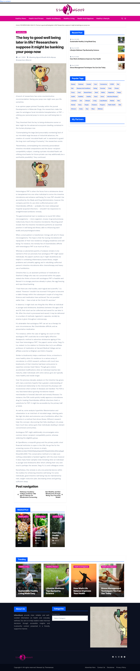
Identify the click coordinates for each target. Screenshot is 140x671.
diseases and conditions (83, 88)
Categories (56, 614)
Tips (87, 109)
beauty (73, 84)
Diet (72, 88)
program (102, 105)
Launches (73, 100)
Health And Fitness (36, 18)
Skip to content (5, 1)
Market (112, 100)
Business (80, 84)
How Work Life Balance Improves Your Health (85, 59)
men (118, 100)
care (95, 84)
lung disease (103, 100)
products (94, 105)
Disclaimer (110, 667)
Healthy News (20, 18)
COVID (112, 84)
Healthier (80, 96)
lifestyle (87, 100)
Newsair (39, 667)
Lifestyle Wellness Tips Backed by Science (84, 50)
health (44, 57)
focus (72, 92)
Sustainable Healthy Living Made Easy (83, 41)
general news (88, 92)
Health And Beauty (53, 18)
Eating (95, 88)
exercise (102, 88)
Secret (29, 60)
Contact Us (101, 667)
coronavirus (103, 84)
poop (54, 57)
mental (73, 105)
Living (94, 100)
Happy (119, 92)
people (86, 105)
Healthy (89, 96)
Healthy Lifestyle (102, 18)
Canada (89, 84)
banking (33, 57)
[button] (125, 18)
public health (111, 105)
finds (109, 88)
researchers (21, 60)
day (118, 84)
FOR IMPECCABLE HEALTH (27, 25)
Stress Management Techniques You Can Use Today (88, 67)
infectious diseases (112, 96)
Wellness (100, 109)
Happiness (111, 92)
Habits (103, 92)
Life (49, 57)
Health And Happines (85, 18)
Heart (95, 96)
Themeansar (49, 667)
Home (17, 25)
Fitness (117, 88)
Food (79, 92)
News (79, 105)
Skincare (73, 109)
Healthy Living (69, 18)
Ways (93, 109)
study (81, 109)
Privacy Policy (121, 667)
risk (120, 105)
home (102, 96)
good (39, 57)
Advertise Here (90, 667)
